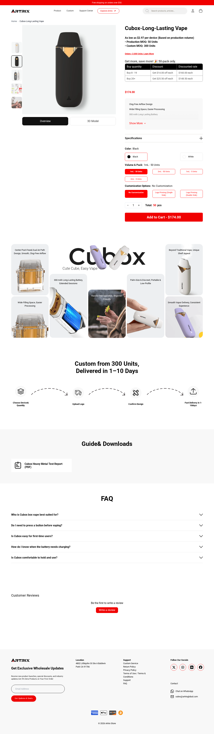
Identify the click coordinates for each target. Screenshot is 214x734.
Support (127, 680)
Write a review (107, 610)
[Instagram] (182, 667)
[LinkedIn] (191, 667)
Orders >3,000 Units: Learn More (139, 54)
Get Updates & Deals (24, 698)
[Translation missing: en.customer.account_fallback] (193, 11)
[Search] (147, 11)
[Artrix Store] (20, 11)
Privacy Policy (129, 670)
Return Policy (129, 666)
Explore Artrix (106, 11)
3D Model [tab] (93, 121)
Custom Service (130, 663)
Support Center (86, 11)
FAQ (125, 683)
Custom (70, 11)
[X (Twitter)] (174, 667)
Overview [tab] (45, 121)
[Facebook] (200, 667)
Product (57, 11)
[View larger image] (69, 69)
